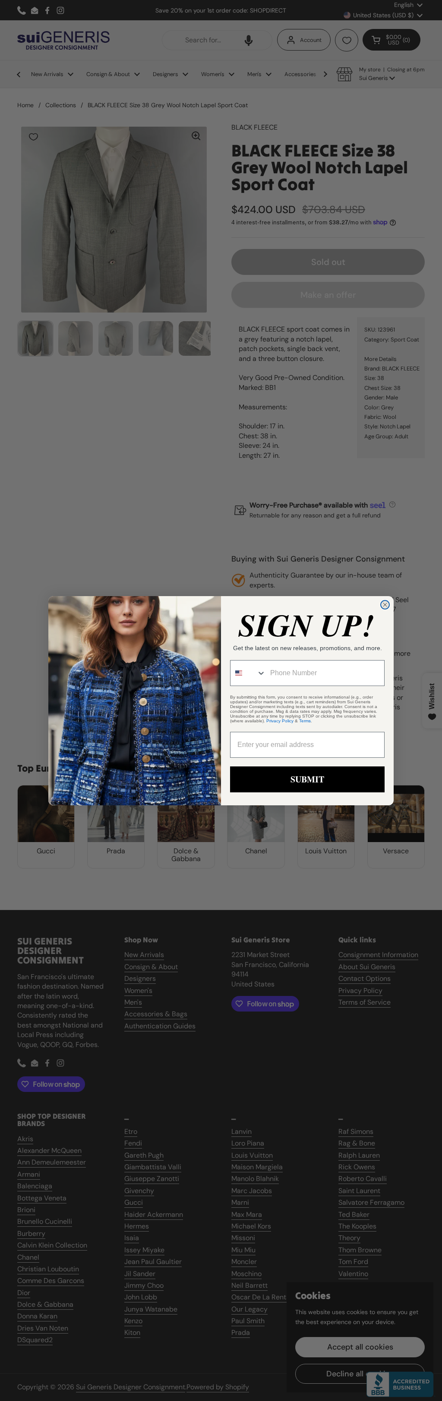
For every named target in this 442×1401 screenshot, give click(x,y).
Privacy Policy (280, 720)
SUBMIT (307, 779)
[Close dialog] (385, 604)
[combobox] (248, 673)
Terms (305, 720)
